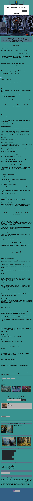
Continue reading (16, 13)
